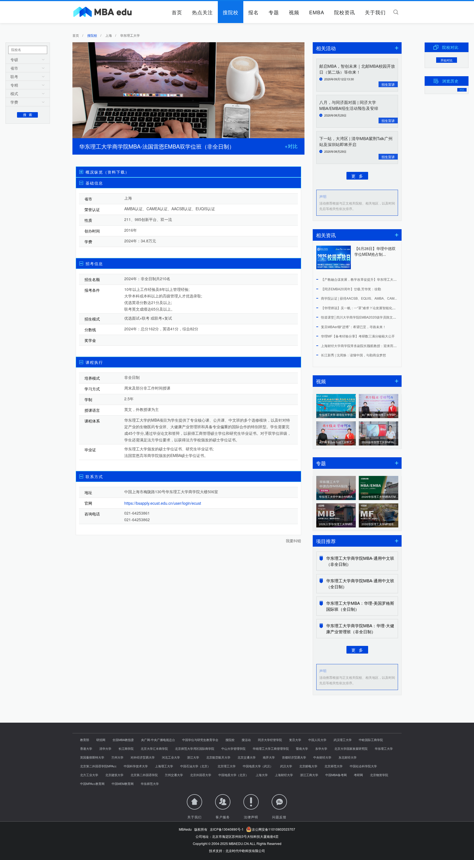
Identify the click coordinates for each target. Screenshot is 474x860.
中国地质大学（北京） (233, 775)
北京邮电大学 (308, 766)
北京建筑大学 (114, 775)
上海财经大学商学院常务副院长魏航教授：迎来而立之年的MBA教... (370, 345)
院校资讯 (344, 12)
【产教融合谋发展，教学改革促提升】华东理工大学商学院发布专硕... (371, 279)
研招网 (100, 739)
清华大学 (105, 748)
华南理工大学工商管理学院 (271, 748)
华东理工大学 (384, 748)
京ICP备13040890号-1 (227, 829)
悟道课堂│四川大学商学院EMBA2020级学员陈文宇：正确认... (366, 317)
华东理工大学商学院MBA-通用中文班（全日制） (360, 583)
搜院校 (230, 12)
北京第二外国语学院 (144, 775)
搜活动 (246, 739)
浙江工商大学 (309, 775)
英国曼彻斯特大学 (92, 757)
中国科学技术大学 (136, 766)
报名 (253, 12)
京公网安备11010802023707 (272, 829)
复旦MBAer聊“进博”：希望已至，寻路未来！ (353, 326)
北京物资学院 (379, 775)
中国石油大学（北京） (195, 766)
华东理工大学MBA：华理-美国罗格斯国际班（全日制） (360, 606)
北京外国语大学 (200, 775)
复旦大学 (295, 739)
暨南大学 (302, 748)
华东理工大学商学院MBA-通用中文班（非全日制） (360, 561)
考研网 (358, 775)
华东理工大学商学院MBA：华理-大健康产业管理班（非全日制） (360, 628)
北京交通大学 (247, 757)
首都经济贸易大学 (294, 757)
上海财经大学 (284, 775)
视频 (294, 12)
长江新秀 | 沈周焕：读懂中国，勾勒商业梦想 (353, 355)
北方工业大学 (89, 775)
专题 (274, 12)
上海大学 (262, 775)
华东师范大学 (150, 783)
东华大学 (321, 748)
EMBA (316, 12)
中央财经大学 (322, 757)
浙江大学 (193, 757)
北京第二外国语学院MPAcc (98, 766)
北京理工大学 (227, 766)
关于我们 (375, 12)
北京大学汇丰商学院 (154, 748)
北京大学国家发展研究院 (351, 748)
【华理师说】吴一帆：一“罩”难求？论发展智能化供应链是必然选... (369, 307)
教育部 (84, 739)
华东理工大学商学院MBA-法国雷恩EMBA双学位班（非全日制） (157, 146)
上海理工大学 (164, 766)
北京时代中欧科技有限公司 (245, 850)
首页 (177, 12)
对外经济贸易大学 (143, 757)
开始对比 (447, 60)
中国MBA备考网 (336, 775)
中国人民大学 (317, 739)
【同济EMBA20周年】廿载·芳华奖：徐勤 (351, 288)
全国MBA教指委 (123, 739)
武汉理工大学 (343, 739)
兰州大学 (117, 757)
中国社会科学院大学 (363, 766)
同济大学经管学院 (270, 739)
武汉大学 (286, 766)
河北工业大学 (171, 757)
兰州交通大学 (174, 775)
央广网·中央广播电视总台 (158, 739)
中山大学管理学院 (233, 748)
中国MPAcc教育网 (92, 783)
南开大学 (269, 757)
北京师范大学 (334, 766)
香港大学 (86, 748)
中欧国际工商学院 (371, 739)
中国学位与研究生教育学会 (200, 739)
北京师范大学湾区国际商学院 (194, 748)
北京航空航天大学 (218, 757)
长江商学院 (126, 748)
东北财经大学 (347, 757)
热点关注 (202, 12)
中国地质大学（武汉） (258, 766)
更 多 (357, 175)
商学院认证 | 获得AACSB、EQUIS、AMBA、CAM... (359, 298)
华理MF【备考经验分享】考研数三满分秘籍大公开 (358, 336)
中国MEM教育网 (123, 783)
